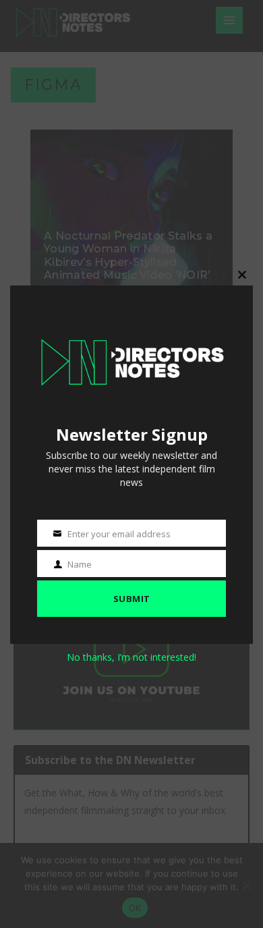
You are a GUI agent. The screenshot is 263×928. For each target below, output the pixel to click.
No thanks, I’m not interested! (131, 657)
